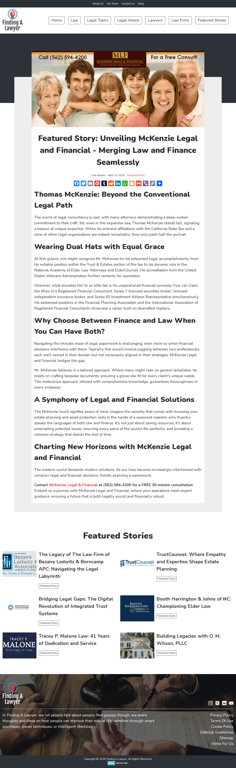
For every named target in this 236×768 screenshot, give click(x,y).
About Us (97, 3)
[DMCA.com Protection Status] (118, 764)
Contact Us (128, 3)
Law (74, 20)
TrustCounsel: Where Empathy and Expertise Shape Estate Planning (191, 561)
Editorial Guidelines (216, 732)
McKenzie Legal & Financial (73, 485)
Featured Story (136, 175)
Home (56, 20)
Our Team (112, 3)
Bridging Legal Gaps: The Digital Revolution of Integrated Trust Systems (76, 606)
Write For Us (222, 743)
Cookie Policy (222, 726)
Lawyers (155, 20)
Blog (141, 3)
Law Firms (180, 20)
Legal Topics (97, 20)
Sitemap (226, 738)
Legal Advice (128, 20)
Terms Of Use (221, 720)
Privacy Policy (221, 715)
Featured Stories (212, 20)
